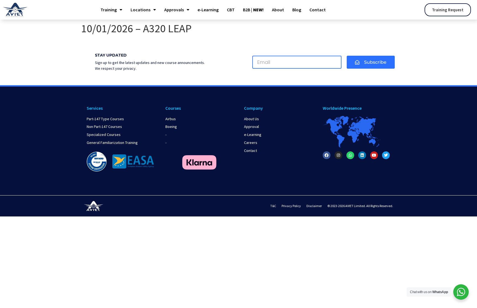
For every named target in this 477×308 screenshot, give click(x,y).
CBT (231, 9)
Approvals (174, 9)
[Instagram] (338, 155)
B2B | (253, 9)
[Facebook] (326, 155)
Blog (296, 9)
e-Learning (208, 9)
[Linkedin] (362, 155)
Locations (140, 9)
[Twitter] (386, 155)
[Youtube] (374, 155)
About (278, 9)
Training (108, 9)
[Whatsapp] (350, 155)
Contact (317, 9)
